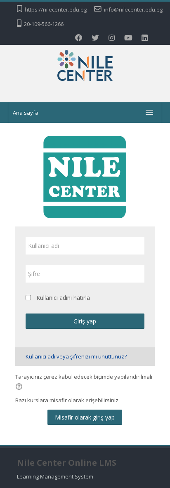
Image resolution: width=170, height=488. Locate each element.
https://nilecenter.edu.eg (56, 9)
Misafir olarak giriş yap (85, 417)
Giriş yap (84, 321)
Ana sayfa (25, 112)
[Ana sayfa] (85, 67)
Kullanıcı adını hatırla (63, 298)
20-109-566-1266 (44, 24)
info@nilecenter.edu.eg (133, 9)
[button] (20, 387)
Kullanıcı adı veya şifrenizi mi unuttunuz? (76, 356)
